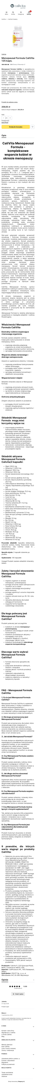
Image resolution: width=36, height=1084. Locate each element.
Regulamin (5, 1062)
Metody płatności (7, 1044)
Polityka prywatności (8, 1064)
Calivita (4, 54)
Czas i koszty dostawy (9, 1048)
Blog (3, 1036)
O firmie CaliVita (7, 1034)
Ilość (3, 114)
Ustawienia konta (7, 1074)
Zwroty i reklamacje (8, 1050)
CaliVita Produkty (12, 19)
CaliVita (4, 19)
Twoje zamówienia (7, 1072)
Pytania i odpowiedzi (8, 1060)
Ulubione (4, 1076)
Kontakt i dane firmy (8, 1030)
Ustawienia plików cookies (10, 1058)
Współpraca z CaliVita (8, 1032)
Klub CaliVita (5, 1046)
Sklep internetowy (16, 1081)
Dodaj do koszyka (15, 127)
